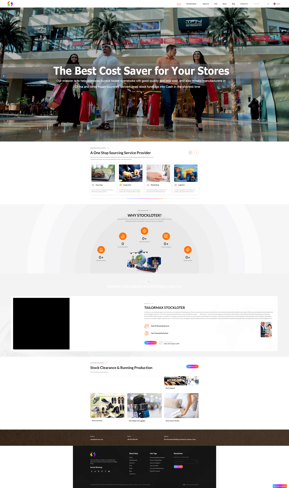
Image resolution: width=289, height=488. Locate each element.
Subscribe (178, 466)
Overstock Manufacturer (157, 468)
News (225, 4)
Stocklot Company (155, 471)
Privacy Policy (146, 484)
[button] (3, 76)
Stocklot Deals (191, 4)
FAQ (215, 4)
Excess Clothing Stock (156, 460)
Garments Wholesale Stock (157, 457)
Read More (149, 342)
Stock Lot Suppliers (155, 463)
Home (179, 4)
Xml (140, 484)
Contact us (244, 4)
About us (206, 4)
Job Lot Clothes (154, 465)
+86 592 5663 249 (171, 343)
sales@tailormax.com (96, 439)
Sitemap (136, 484)
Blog (233, 4)
